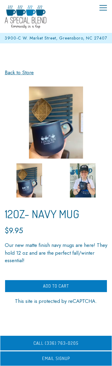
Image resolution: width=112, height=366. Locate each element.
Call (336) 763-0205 (56, 343)
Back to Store (19, 72)
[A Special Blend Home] (26, 16)
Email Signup (56, 358)
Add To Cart (56, 286)
